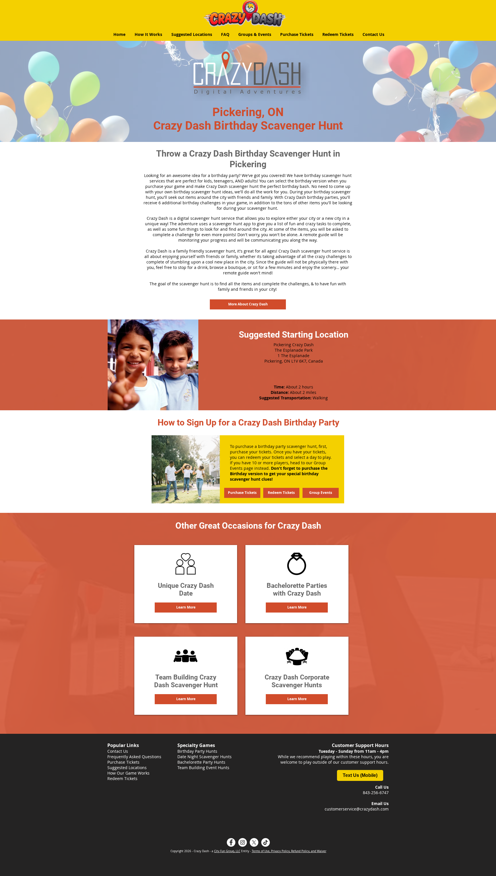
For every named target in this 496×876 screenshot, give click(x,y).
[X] (254, 842)
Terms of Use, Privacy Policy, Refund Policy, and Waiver (289, 851)
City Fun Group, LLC (227, 851)
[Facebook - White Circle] (231, 842)
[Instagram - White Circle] (242, 842)
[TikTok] (265, 842)
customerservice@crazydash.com (357, 809)
